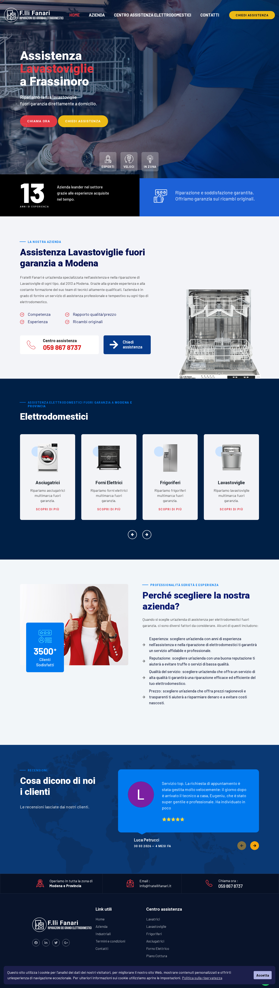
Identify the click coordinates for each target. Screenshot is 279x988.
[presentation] (132, 534)
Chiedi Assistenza (252, 15)
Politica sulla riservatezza (202, 978)
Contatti (209, 14)
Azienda (97, 14)
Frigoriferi (109, 482)
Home (74, 14)
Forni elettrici (47, 482)
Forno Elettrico (157, 948)
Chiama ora (38, 121)
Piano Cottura (156, 956)
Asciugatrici (155, 941)
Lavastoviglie (170, 482)
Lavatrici (231, 482)
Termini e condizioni (110, 941)
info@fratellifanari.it (155, 885)
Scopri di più (47, 509)
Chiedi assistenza (83, 121)
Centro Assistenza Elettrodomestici (152, 14)
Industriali (103, 934)
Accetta (262, 975)
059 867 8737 (62, 347)
